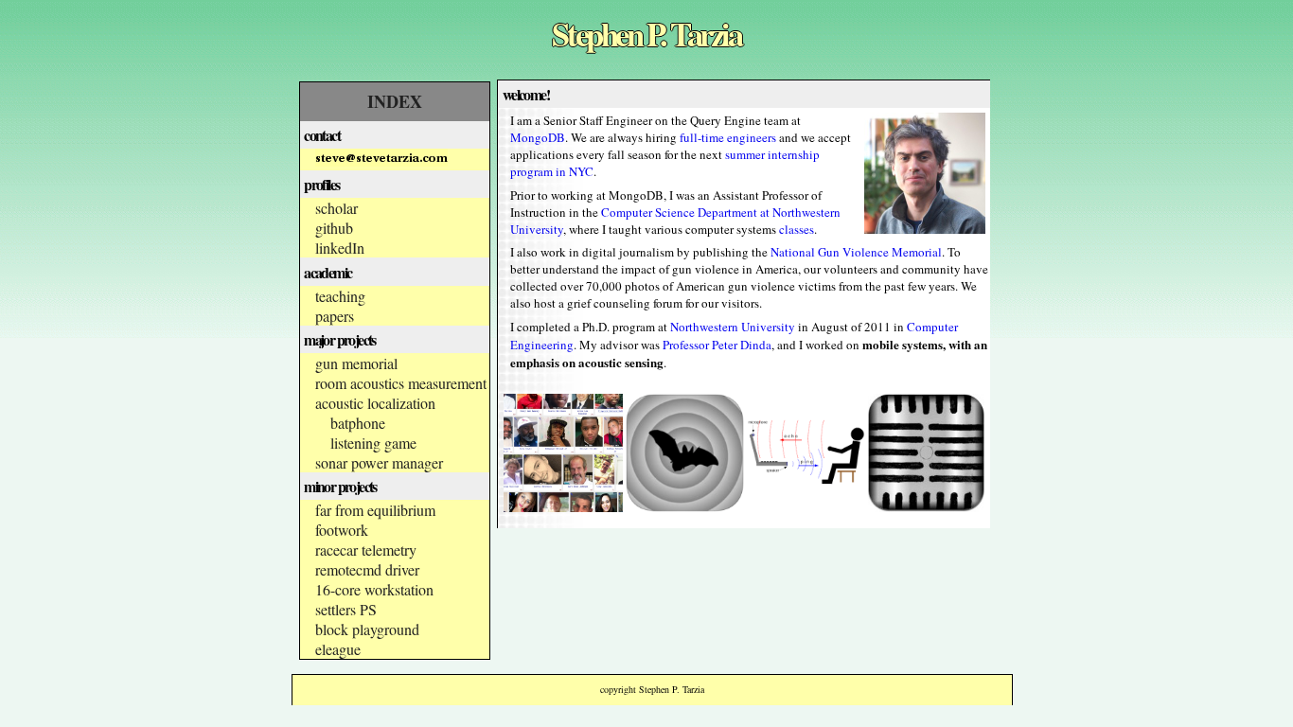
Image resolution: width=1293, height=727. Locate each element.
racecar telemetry (365, 549)
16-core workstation (374, 589)
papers (334, 316)
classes (796, 229)
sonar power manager (379, 462)
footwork (341, 530)
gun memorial (356, 363)
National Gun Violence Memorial (856, 251)
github (334, 228)
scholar (336, 208)
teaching (340, 296)
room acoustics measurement (401, 383)
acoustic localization (375, 403)
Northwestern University (732, 326)
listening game (373, 442)
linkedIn (339, 247)
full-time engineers (728, 137)
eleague (338, 649)
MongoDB (537, 137)
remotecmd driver (367, 569)
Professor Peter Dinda (717, 344)
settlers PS (346, 609)
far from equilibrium (375, 510)
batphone (357, 423)
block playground (367, 629)
